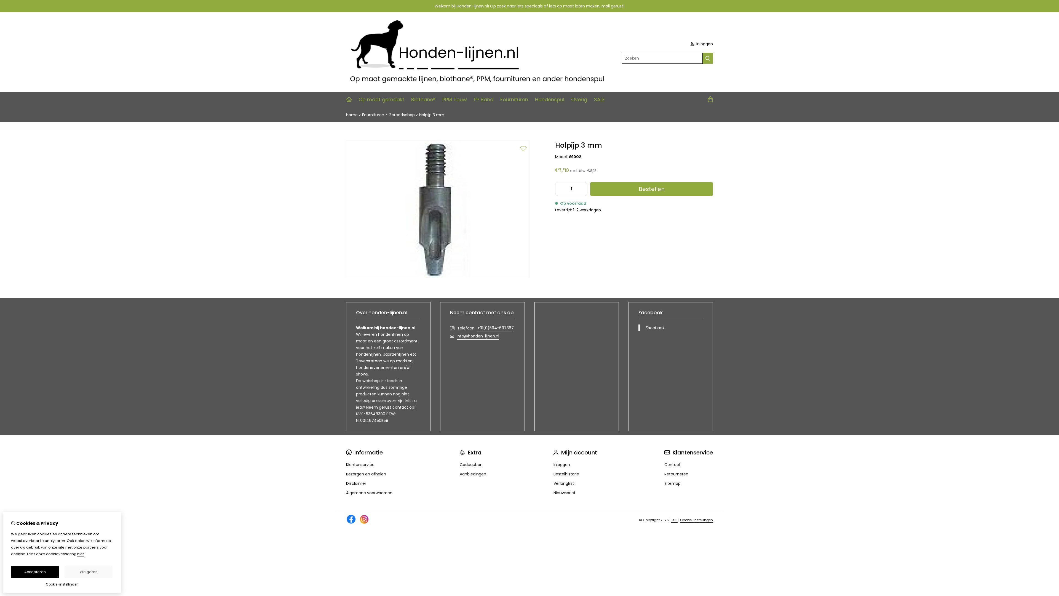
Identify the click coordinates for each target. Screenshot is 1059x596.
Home (352, 115)
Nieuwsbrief (564, 493)
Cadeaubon (471, 464)
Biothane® (423, 99)
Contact (672, 464)
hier (80, 554)
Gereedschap (402, 115)
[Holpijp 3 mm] (438, 277)
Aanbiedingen (473, 474)
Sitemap (672, 483)
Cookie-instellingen (696, 520)
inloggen (704, 44)
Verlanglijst (563, 483)
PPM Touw (454, 99)
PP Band (483, 99)
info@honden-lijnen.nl (478, 336)
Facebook (655, 328)
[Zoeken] (708, 58)
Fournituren (514, 99)
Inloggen (561, 464)
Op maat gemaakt (381, 99)
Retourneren (676, 474)
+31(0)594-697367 (495, 328)
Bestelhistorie (566, 474)
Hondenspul (549, 99)
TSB (674, 520)
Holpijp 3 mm (431, 115)
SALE (599, 99)
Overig (579, 99)
